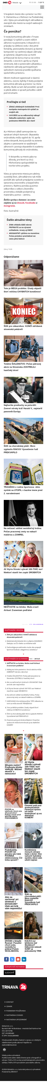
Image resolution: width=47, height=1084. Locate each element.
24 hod (37, 659)
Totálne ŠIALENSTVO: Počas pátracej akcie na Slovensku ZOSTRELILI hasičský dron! (23, 677)
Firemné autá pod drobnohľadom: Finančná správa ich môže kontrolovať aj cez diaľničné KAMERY (23, 722)
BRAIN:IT (14, 1072)
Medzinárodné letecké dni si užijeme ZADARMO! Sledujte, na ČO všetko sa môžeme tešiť (24, 642)
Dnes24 (20, 202)
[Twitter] (12, 959)
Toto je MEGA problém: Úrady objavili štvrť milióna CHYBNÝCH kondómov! (22, 708)
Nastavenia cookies (14, 1015)
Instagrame (9, 205)
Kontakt (10, 1002)
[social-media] (4, 1050)
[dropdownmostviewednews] (23, 654)
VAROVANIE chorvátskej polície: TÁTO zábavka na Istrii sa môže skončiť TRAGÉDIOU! (25, 702)
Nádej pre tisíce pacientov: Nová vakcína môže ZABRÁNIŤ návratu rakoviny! (24, 670)
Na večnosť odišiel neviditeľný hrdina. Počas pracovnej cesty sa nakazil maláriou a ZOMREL (24, 696)
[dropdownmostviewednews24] (23, 731)
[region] (20, 3)
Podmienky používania (16, 1011)
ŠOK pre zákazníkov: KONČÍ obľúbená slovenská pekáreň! (22, 635)
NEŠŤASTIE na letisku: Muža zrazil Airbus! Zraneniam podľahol (23, 664)
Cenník (9, 1006)
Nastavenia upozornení (16, 1019)
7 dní (30, 659)
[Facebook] (6, 959)
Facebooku (30, 202)
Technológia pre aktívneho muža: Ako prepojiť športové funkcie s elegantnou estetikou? (24, 648)
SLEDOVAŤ (9, 972)
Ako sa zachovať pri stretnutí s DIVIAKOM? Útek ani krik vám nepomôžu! (24, 683)
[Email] (18, 959)
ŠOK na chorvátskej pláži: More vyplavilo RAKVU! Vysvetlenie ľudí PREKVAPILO (25, 715)
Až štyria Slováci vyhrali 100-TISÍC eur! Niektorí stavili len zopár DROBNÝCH (24, 689)
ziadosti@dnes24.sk (9, 1045)
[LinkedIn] (24, 959)
